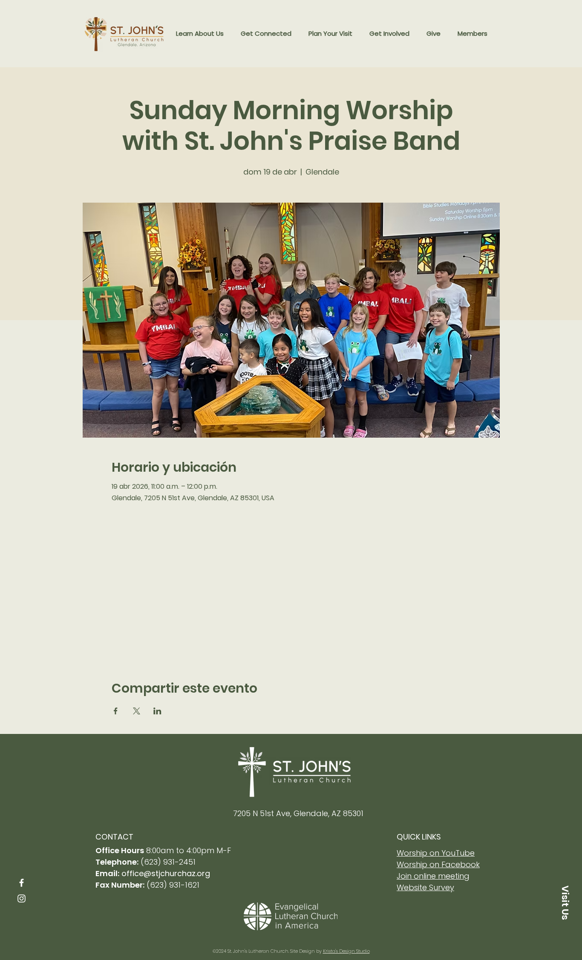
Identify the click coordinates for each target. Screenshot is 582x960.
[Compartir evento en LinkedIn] (157, 711)
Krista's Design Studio (346, 951)
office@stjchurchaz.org (165, 873)
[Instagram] (21, 898)
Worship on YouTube (436, 853)
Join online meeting (433, 876)
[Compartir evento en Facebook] (116, 711)
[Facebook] (21, 882)
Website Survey (425, 887)
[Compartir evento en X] (137, 711)
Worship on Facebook (438, 864)
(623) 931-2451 (168, 862)
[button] (199, 34)
